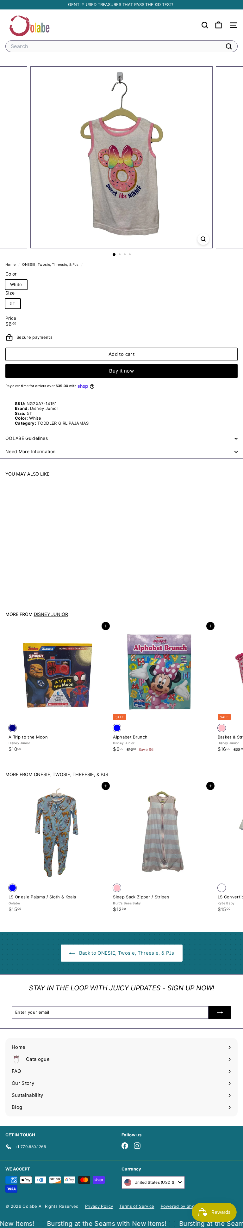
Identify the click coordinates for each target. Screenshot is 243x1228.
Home (11, 264)
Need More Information (30, 451)
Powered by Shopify (181, 1206)
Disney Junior (51, 614)
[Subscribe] (220, 1012)
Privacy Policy (99, 1206)
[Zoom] (203, 239)
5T (13, 303)
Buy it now (121, 371)
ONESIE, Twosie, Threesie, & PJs (50, 264)
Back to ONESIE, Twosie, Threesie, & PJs (126, 953)
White (16, 284)
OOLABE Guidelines (26, 438)
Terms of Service (136, 1206)
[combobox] (121, 46)
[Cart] (218, 25)
